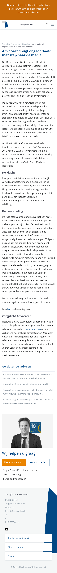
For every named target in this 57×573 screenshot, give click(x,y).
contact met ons (32, 329)
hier (9, 309)
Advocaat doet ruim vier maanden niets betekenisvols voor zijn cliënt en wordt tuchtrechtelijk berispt (27, 376)
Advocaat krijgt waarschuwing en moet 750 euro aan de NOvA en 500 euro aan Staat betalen (28, 401)
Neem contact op (13, 462)
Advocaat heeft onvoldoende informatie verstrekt (25, 384)
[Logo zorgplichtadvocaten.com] (5, 25)
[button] (47, 24)
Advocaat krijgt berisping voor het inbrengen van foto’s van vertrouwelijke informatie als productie (28, 392)
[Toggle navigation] (52, 24)
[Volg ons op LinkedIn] (6, 529)
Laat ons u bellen (37, 462)
